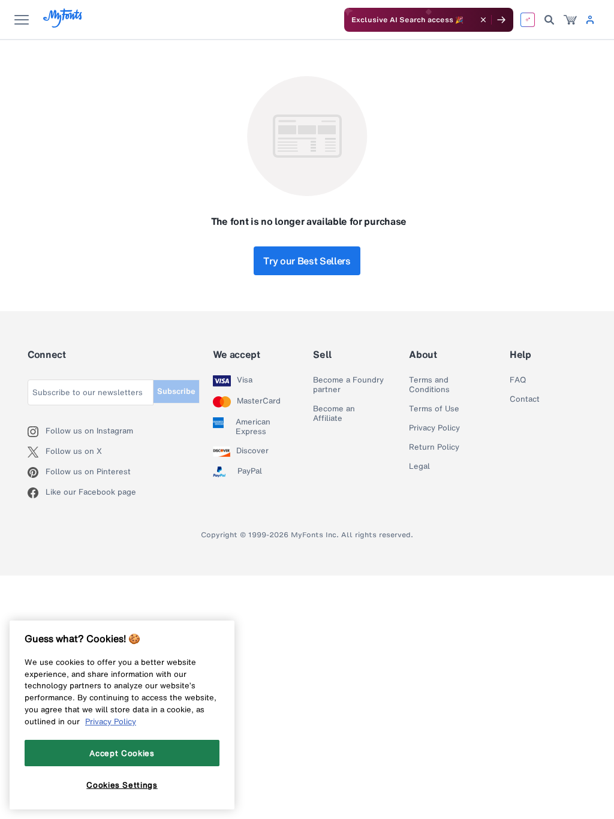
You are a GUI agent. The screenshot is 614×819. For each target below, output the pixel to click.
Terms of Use (434, 409)
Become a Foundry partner (348, 385)
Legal (419, 466)
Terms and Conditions (429, 385)
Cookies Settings (122, 785)
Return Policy (434, 447)
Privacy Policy (434, 428)
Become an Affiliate (334, 413)
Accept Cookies (121, 753)
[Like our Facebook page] (37, 492)
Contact (525, 399)
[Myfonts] (63, 24)
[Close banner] (483, 20)
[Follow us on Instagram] (37, 431)
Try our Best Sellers (307, 261)
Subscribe (176, 391)
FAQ (518, 380)
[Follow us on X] (37, 452)
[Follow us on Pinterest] (37, 472)
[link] (570, 20)
